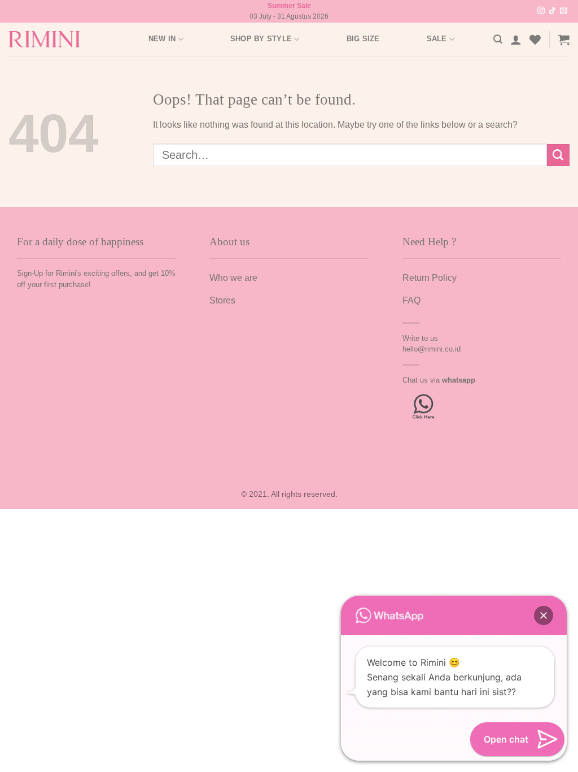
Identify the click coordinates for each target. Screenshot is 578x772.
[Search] (497, 39)
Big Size (363, 38)
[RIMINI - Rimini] (50, 39)
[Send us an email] (563, 11)
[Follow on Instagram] (541, 11)
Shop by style (261, 38)
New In (162, 38)
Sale (437, 38)
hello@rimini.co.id (431, 349)
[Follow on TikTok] (552, 11)
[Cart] (564, 39)
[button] (543, 615)
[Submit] (558, 155)
